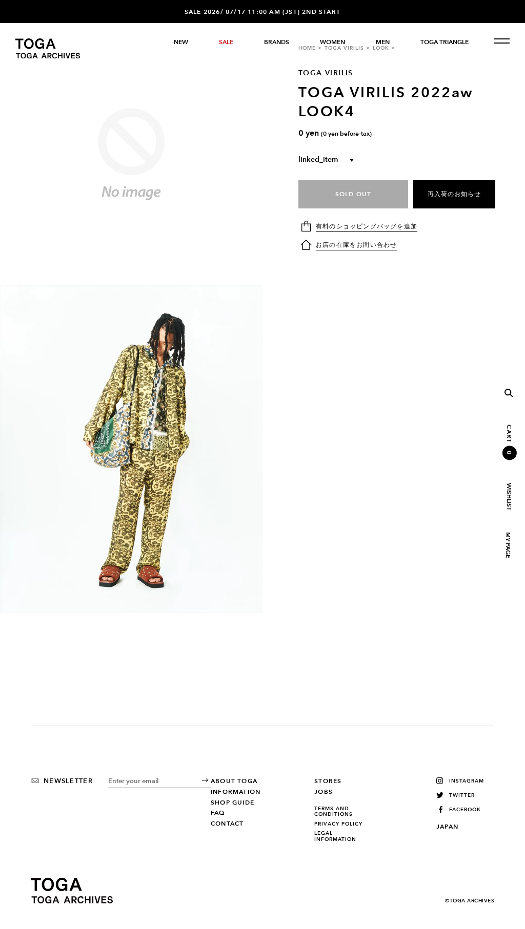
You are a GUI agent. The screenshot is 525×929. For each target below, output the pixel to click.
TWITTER (462, 795)
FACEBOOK (465, 809)
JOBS (323, 791)
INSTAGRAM (466, 780)
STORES (327, 781)
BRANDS (276, 42)
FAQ (218, 812)
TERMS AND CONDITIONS (333, 811)
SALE (226, 42)
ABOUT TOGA (234, 781)
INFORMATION (235, 791)
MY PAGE (507, 545)
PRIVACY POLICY (338, 824)
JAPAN (447, 826)
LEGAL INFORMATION (335, 836)
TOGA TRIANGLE (444, 42)
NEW (181, 42)
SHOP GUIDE (232, 802)
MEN (383, 42)
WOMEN (332, 42)
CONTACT (227, 823)
